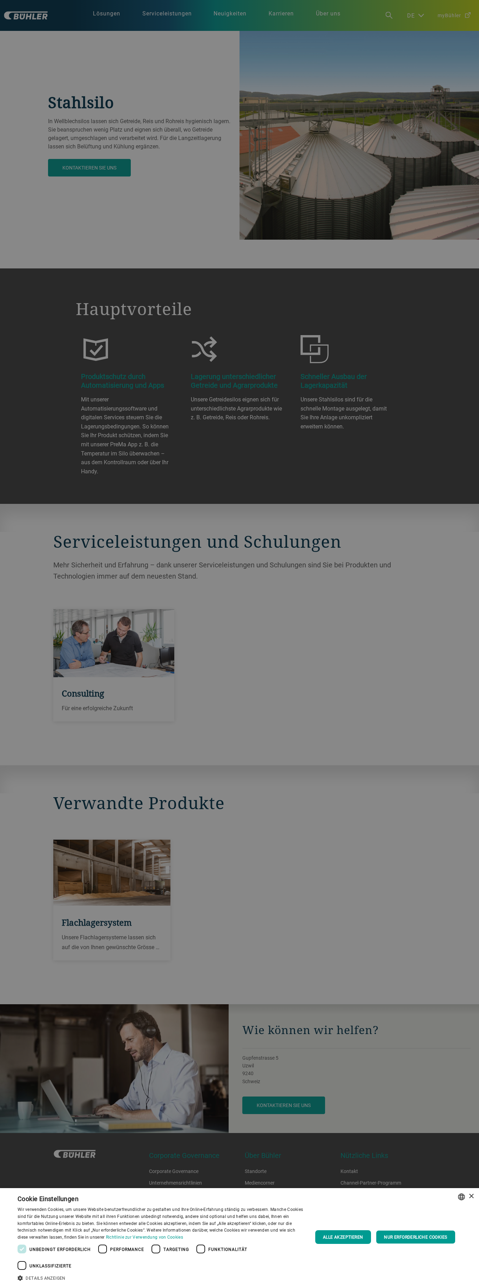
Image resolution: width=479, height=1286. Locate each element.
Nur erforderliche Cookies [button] (415, 1237)
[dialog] (239, 1237)
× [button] (471, 1196)
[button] (161, 1277)
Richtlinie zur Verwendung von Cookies (144, 1237)
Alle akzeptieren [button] (343, 1237)
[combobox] (461, 1196)
